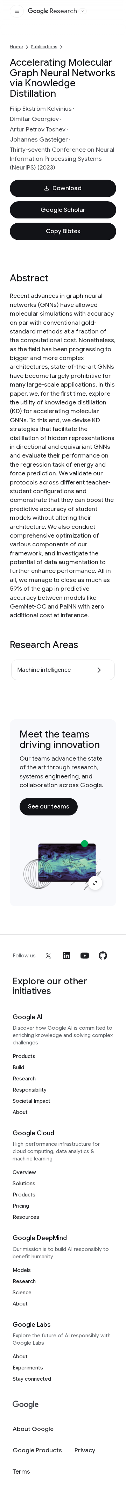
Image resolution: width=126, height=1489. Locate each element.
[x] (48, 955)
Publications (44, 46)
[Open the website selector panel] (82, 11)
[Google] (26, 1405)
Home (16, 46)
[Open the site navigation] (17, 11)
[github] (102, 955)
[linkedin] (66, 955)
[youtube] (84, 955)
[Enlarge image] (95, 883)
